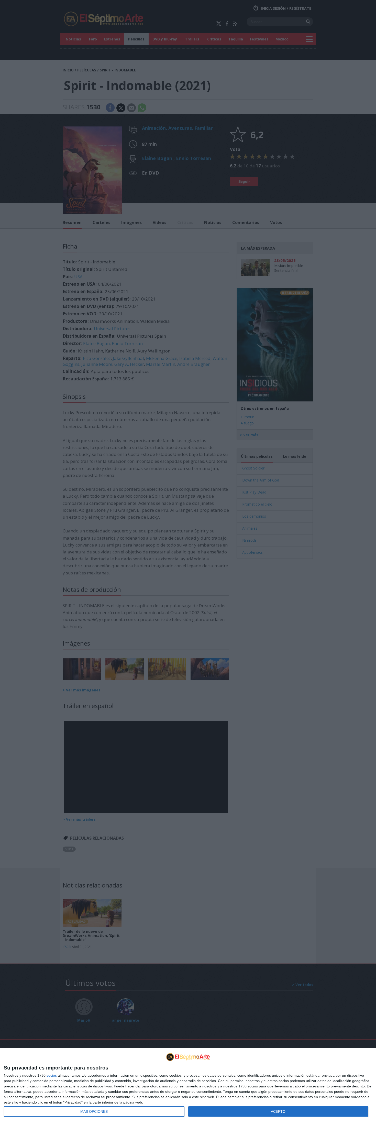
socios (52, 1075)
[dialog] (188, 1085)
